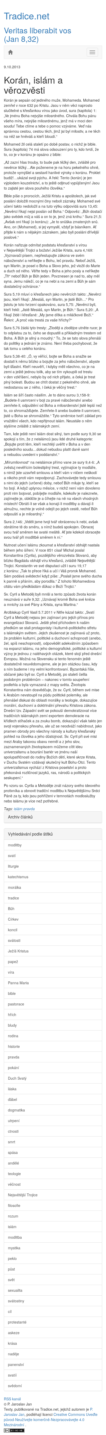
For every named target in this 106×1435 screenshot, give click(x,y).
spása (13, 1152)
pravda (29, 808)
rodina (13, 1035)
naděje (13, 1353)
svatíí (12, 1375)
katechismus (18, 876)
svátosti (14, 940)
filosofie (14, 1205)
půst (11, 1269)
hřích (12, 1014)
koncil (12, 929)
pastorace (16, 1003)
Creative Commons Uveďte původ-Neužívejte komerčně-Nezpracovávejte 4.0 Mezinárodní (51, 1419)
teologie (14, 1173)
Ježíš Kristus (18, 950)
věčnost (14, 1184)
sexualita (15, 1290)
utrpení (14, 1120)
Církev (13, 919)
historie (14, 1046)
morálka (14, 887)
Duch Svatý (17, 1078)
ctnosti (13, 1131)
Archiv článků (20, 817)
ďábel (12, 1099)
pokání (13, 1067)
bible (12, 993)
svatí (12, 855)
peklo (12, 1258)
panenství (16, 1364)
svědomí (15, 1385)
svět (11, 1279)
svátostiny (16, 1300)
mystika (14, 1247)
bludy (12, 1025)
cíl (10, 1311)
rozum (13, 1216)
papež (13, 961)
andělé (13, 1163)
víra (11, 972)
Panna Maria (18, 982)
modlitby (15, 844)
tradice (13, 897)
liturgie (13, 866)
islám (18, 808)
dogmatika (16, 1110)
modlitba (15, 1237)
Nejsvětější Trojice (23, 1194)
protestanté (17, 1322)
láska (12, 1088)
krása (12, 1343)
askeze (14, 1332)
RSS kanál (12, 1398)
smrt (11, 1141)
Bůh (11, 908)
